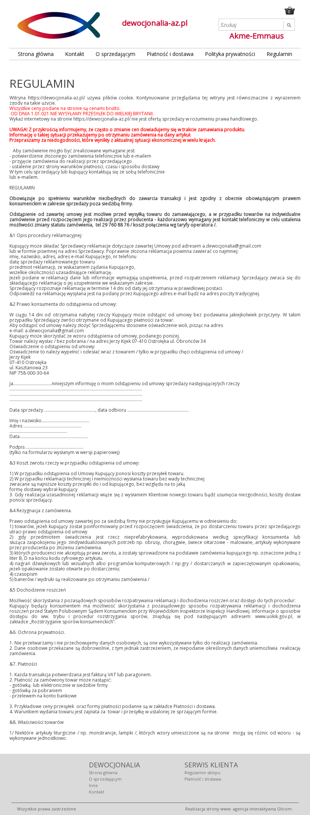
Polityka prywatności (230, 53)
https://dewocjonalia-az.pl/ (56, 98)
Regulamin (279, 53)
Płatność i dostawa (170, 53)
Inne (93, 785)
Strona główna (36, 53)
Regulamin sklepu (202, 772)
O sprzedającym (115, 53)
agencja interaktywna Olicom (262, 809)
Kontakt (74, 53)
